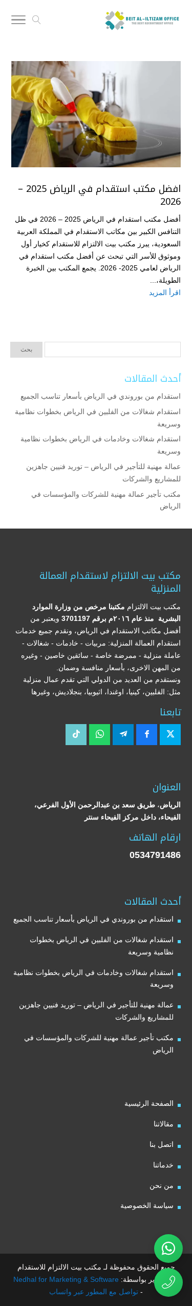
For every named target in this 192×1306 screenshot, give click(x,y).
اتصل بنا (162, 1144)
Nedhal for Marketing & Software (66, 1279)
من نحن (162, 1185)
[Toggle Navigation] (18, 21)
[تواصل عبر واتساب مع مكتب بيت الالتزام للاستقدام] (168, 1248)
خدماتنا (163, 1165)
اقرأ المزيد (165, 292)
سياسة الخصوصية (147, 1205)
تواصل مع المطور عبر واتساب (93, 1292)
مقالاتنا (164, 1124)
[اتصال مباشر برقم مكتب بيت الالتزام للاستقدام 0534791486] (168, 1282)
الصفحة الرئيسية (149, 1103)
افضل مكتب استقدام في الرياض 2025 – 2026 (99, 195)
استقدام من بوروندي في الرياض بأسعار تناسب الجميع (100, 396)
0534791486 (155, 855)
